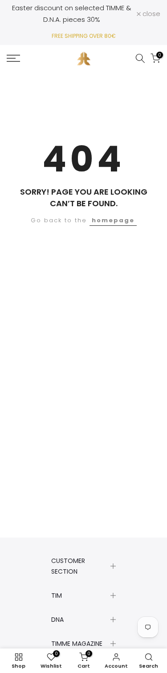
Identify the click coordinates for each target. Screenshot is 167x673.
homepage (113, 220)
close (150, 13)
